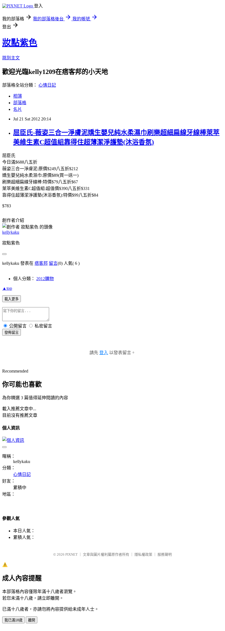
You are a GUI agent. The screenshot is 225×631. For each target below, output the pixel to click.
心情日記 (47, 85)
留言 (53, 263)
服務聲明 (165, 554)
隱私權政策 (143, 554)
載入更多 (11, 299)
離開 (31, 620)
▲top (7, 288)
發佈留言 (11, 332)
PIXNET (71, 554)
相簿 (17, 96)
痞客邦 (41, 263)
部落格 (19, 102)
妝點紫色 (19, 43)
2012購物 (45, 278)
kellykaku (10, 232)
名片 (17, 109)
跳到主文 (11, 58)
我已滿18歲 (13, 620)
